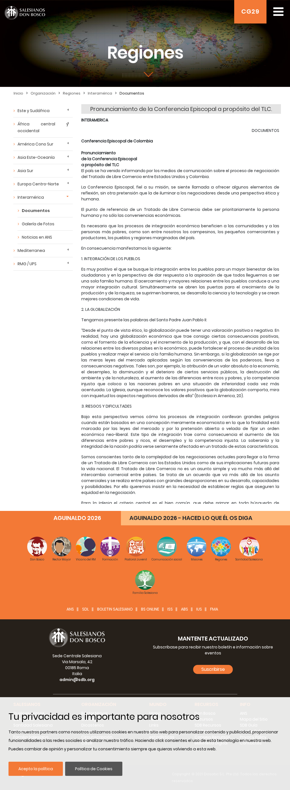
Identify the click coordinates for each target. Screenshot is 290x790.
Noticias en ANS (37, 237)
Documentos (132, 93)
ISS (170, 609)
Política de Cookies (93, 769)
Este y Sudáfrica (34, 111)
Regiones (71, 93)
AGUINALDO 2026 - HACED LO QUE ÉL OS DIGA (190, 518)
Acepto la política (35, 769)
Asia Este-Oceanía (36, 157)
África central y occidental (43, 127)
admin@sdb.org (77, 679)
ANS (70, 609)
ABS (184, 609)
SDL (85, 609)
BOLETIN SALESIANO (115, 609)
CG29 (250, 11)
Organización (43, 93)
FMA (214, 609)
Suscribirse (213, 669)
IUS (199, 609)
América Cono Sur (35, 144)
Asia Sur (25, 171)
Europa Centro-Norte (38, 184)
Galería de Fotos (38, 224)
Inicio (18, 93)
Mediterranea (31, 250)
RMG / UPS (27, 264)
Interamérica (100, 93)
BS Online (150, 609)
